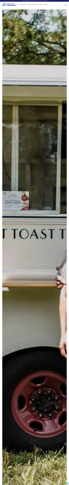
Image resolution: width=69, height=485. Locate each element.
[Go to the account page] (64, 5)
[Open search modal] (62, 5)
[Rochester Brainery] (9, 4)
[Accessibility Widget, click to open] (67, 483)
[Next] (50, 1)
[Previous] (19, 1)
